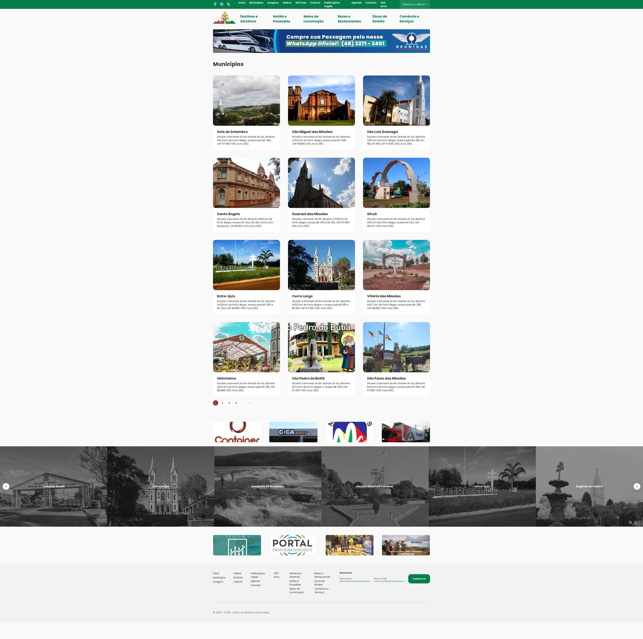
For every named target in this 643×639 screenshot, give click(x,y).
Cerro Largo (302, 296)
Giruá (372, 214)
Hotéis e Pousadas (281, 19)
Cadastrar (419, 578)
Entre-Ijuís (226, 296)
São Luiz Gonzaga (382, 131)
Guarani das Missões (310, 214)
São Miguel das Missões (312, 131)
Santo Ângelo (228, 214)
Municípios (256, 2)
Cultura (315, 2)
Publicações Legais (332, 4)
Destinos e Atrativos (249, 19)
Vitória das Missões (384, 296)
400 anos (383, 4)
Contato (371, 2)
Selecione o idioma (413, 4)
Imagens (273, 2)
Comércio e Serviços (409, 19)
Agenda (356, 2)
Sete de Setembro (232, 131)
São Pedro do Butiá (308, 378)
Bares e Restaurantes (349, 19)
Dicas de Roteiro (380, 19)
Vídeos (287, 2)
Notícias (301, 2)
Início (241, 2)
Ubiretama (226, 378)
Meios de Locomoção (314, 19)
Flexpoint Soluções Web (428, 612)
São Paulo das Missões (386, 378)
